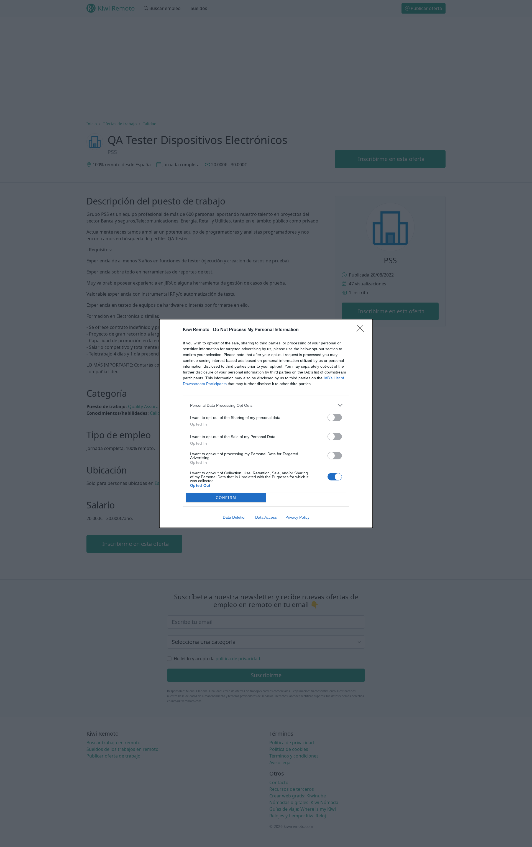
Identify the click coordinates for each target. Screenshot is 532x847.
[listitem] (266, 405)
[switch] (335, 417)
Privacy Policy (297, 517)
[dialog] (266, 423)
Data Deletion (235, 517)
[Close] (362, 330)
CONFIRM (226, 498)
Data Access (266, 517)
